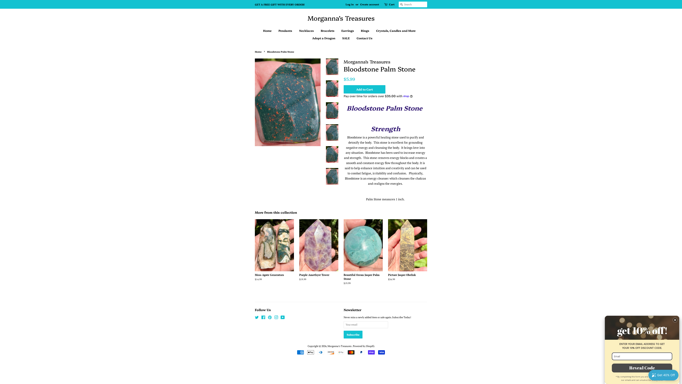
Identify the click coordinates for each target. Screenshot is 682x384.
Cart (391, 4)
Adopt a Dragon (323, 38)
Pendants (285, 31)
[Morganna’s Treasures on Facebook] (263, 318)
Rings (365, 31)
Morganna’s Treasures (341, 18)
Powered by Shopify (364, 346)
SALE (346, 38)
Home (267, 31)
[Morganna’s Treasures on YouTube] (283, 318)
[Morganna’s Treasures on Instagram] (276, 318)
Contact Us (364, 38)
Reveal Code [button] (642, 368)
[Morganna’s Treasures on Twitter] (257, 318)
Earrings (347, 31)
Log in (350, 4)
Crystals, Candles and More (396, 31)
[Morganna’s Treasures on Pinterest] (270, 318)
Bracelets (327, 31)
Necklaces (306, 31)
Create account (369, 4)
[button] (675, 320)
